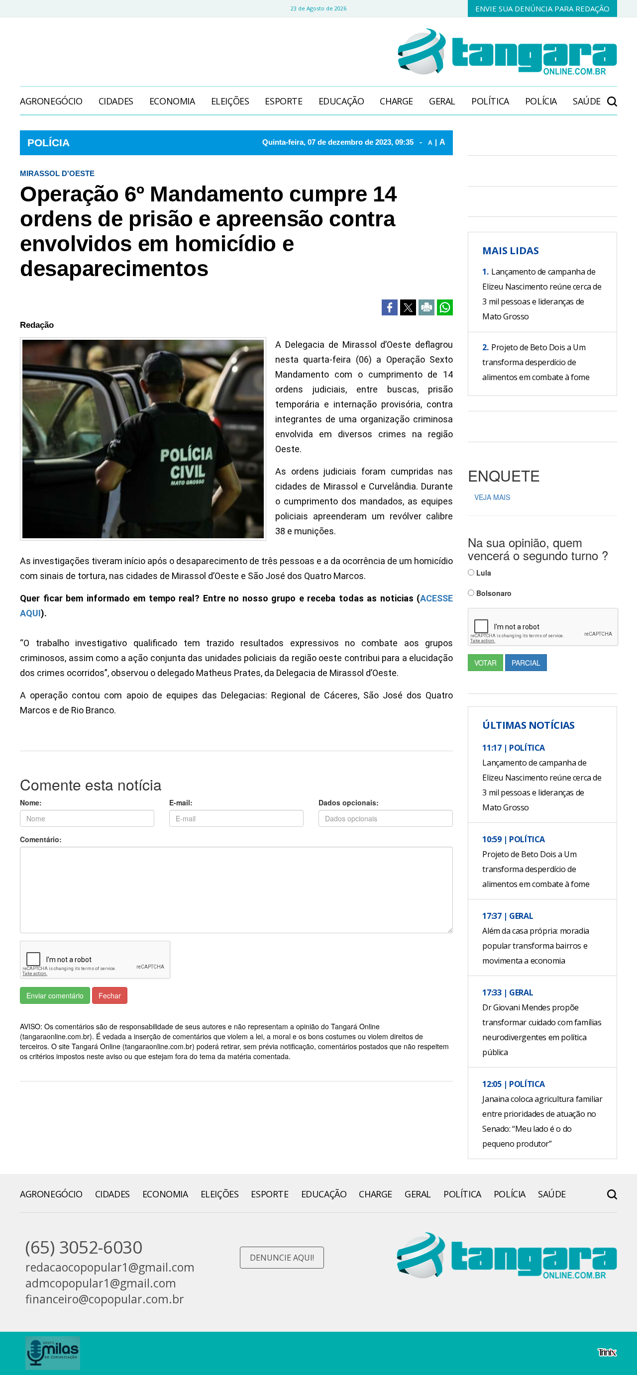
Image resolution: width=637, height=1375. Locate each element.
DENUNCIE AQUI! (282, 1257)
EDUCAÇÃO (341, 101)
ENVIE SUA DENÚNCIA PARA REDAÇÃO (542, 8)
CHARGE (396, 101)
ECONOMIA (172, 101)
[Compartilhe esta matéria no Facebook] (390, 307)
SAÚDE (587, 101)
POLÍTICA (490, 101)
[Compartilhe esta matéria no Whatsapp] (445, 307)
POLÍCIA (541, 101)
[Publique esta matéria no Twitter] (408, 307)
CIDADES (116, 101)
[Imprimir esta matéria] (426, 307)
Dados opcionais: (348, 802)
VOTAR (485, 663)
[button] (612, 96)
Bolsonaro (493, 593)
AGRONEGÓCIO (51, 101)
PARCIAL (526, 663)
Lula (482, 573)
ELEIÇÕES (230, 101)
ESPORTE (283, 101)
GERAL (442, 101)
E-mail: (181, 802)
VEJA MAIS (492, 497)
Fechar (110, 995)
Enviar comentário (55, 995)
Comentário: (41, 839)
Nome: (31, 802)
